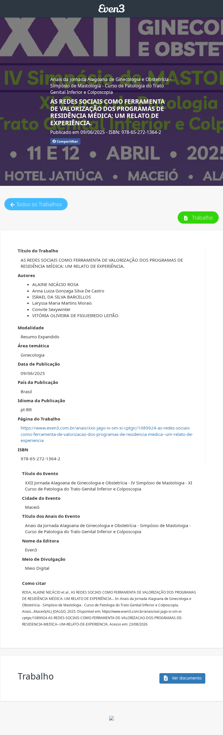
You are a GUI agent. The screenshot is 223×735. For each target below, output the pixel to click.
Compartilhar (67, 141)
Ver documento (186, 678)
